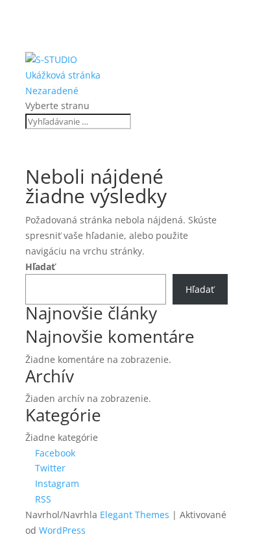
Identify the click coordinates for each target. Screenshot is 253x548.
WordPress (62, 530)
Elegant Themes (134, 514)
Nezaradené (51, 90)
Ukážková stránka (63, 75)
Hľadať (40, 266)
